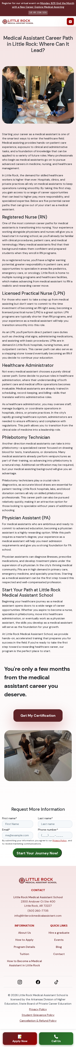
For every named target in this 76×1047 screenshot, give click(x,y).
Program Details (24, 947)
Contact (59, 954)
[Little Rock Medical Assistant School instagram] (20, 981)
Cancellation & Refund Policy (38, 1021)
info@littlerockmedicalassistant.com (38, 916)
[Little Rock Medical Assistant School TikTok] (56, 981)
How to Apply (24, 940)
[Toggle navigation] (70, 21)
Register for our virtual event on (38, 5)
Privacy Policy (59, 840)
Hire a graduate (59, 933)
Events (58, 940)
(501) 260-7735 (38, 911)
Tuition (24, 954)
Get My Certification (38, 715)
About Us (24, 933)
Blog (59, 947)
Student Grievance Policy (38, 1015)
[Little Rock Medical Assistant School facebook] (38, 981)
